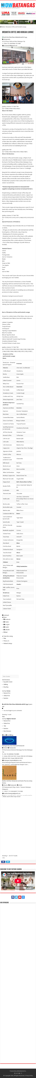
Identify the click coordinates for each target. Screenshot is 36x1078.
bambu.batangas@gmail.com (12, 793)
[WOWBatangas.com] (18, 5)
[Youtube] (19, 897)
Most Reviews (7, 731)
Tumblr (7, 627)
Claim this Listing (8, 636)
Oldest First (7, 695)
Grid (8, 735)
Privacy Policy (29, 1075)
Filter (3, 716)
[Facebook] (12, 897)
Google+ (7, 624)
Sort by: (6, 691)
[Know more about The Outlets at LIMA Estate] (18, 13)
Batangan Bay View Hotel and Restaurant (13, 745)
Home (3, 27)
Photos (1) (6, 641)
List (4, 735)
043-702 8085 (15, 754)
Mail (6, 632)
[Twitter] (16, 897)
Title (5, 726)
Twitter (7, 622)
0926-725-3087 (16, 43)
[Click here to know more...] (18, 22)
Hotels (5, 748)
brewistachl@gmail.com (10, 45)
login (10, 710)
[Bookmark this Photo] (2, 708)
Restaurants (6, 39)
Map (5, 638)
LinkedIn (7, 629)
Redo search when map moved (11, 796)
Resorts (5, 785)
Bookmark (6, 615)
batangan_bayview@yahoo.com (13, 760)
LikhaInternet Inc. (21, 1071)
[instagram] (23, 897)
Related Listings (8, 643)
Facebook (7, 619)
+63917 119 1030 (18, 791)
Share (5, 617)
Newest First (7, 693)
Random (6, 698)
